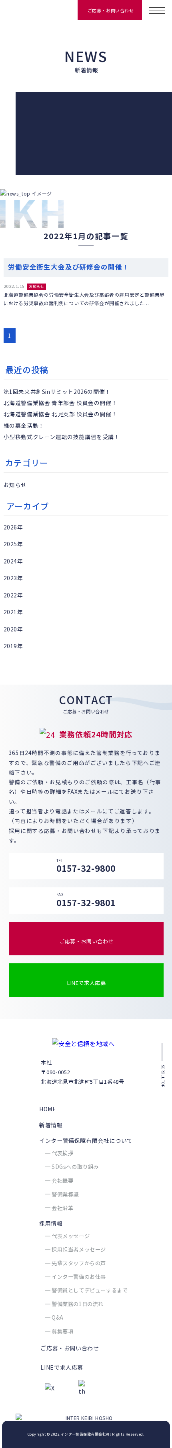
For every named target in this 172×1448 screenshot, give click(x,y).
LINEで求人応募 (86, 983)
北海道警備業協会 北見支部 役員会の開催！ (61, 414)
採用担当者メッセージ (79, 1249)
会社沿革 (62, 1208)
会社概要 (62, 1180)
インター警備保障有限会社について (86, 1140)
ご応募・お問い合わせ (111, 10)
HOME (47, 1109)
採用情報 (50, 1223)
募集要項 (62, 1331)
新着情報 (50, 1125)
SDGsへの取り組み (75, 1166)
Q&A (58, 1317)
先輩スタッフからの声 (79, 1263)
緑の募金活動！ (24, 425)
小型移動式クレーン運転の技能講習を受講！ (62, 437)
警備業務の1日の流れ (78, 1304)
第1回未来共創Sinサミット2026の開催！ (57, 391)
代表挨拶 (62, 1153)
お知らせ (36, 286)
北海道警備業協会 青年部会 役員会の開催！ (61, 403)
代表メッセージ (71, 1236)
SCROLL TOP (162, 1076)
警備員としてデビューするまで (90, 1290)
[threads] (82, 1388)
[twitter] (52, 1388)
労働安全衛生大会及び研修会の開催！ (68, 267)
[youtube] (64, 1388)
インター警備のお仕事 (79, 1276)
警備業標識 (65, 1194)
